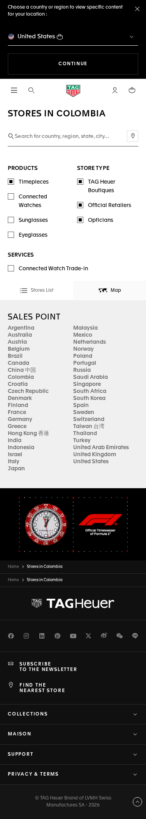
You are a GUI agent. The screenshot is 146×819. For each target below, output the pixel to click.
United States (36, 36)
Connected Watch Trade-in (53, 268)
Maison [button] (20, 734)
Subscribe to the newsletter (48, 667)
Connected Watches (33, 201)
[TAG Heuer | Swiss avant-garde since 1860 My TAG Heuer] (73, 603)
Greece (17, 426)
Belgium (19, 349)
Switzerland (88, 419)
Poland (82, 356)
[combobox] (73, 136)
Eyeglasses (33, 235)
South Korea (89, 398)
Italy (13, 461)
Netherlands (89, 342)
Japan (16, 468)
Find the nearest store (42, 688)
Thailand (85, 433)
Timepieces (34, 182)
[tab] (36, 290)
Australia (20, 335)
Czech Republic (28, 391)
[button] (115, 90)
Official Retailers (109, 205)
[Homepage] (73, 90)
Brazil (15, 356)
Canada (18, 363)
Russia (82, 370)
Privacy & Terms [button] (33, 774)
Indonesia (21, 447)
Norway (83, 349)
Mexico (82, 335)
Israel (15, 454)
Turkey (82, 440)
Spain (81, 405)
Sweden (83, 412)
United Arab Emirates (101, 447)
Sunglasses (33, 220)
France (17, 412)
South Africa (89, 391)
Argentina (21, 328)
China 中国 (22, 370)
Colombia (21, 377)
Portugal (84, 363)
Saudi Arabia (90, 377)
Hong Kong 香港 (28, 433)
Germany (20, 419)
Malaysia (85, 328)
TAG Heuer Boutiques (101, 186)
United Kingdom (94, 454)
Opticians (100, 220)
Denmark (20, 398)
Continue (98, 63)
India (14, 440)
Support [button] (20, 754)
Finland (18, 405)
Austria (17, 342)
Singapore (87, 384)
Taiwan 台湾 (88, 426)
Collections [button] (28, 714)
